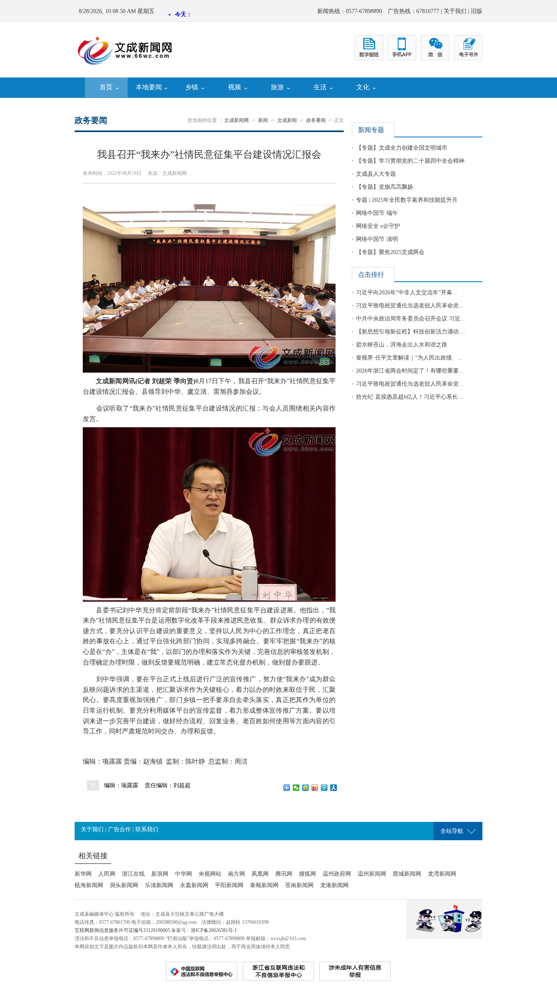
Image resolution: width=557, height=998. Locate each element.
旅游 (277, 87)
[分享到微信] (296, 787)
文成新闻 (287, 120)
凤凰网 (260, 874)
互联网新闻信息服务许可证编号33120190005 (122, 930)
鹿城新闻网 (407, 874)
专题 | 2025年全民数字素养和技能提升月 (407, 200)
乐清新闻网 (159, 885)
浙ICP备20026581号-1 (214, 930)
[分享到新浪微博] (315, 787)
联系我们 (146, 829)
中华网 (183, 874)
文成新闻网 (236, 120)
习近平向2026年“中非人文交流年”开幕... (406, 292)
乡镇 (191, 87)
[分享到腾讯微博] (324, 787)
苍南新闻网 (299, 885)
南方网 (236, 874)
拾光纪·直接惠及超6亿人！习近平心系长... (409, 397)
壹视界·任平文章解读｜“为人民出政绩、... (409, 358)
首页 (106, 87)
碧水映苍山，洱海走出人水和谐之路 (401, 345)
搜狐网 (307, 874)
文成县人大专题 (376, 174)
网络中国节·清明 (377, 239)
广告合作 (119, 829)
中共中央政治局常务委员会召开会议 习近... (410, 319)
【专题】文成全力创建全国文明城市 (401, 148)
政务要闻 (316, 120)
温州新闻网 (372, 874)
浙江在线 (133, 874)
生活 (320, 87)
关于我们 (455, 11)
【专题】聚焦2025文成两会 (390, 252)
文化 (362, 87)
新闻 (263, 120)
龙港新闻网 (334, 885)
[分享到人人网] (333, 787)
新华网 (83, 874)
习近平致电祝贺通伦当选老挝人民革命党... (410, 305)
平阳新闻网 (229, 885)
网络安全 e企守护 (378, 226)
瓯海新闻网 (89, 885)
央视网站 (210, 874)
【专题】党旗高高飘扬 (384, 187)
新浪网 (159, 874)
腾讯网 (283, 874)
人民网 (106, 874)
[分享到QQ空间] (305, 787)
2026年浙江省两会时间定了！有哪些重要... (410, 371)
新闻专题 (371, 129)
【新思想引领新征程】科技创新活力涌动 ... (410, 332)
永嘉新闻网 (194, 885)
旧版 (476, 11)
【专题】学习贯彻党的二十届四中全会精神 (410, 161)
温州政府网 (337, 874)
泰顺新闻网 (264, 885)
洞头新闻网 (124, 885)
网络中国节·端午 (377, 213)
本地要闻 (149, 87)
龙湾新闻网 (442, 874)
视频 (234, 87)
